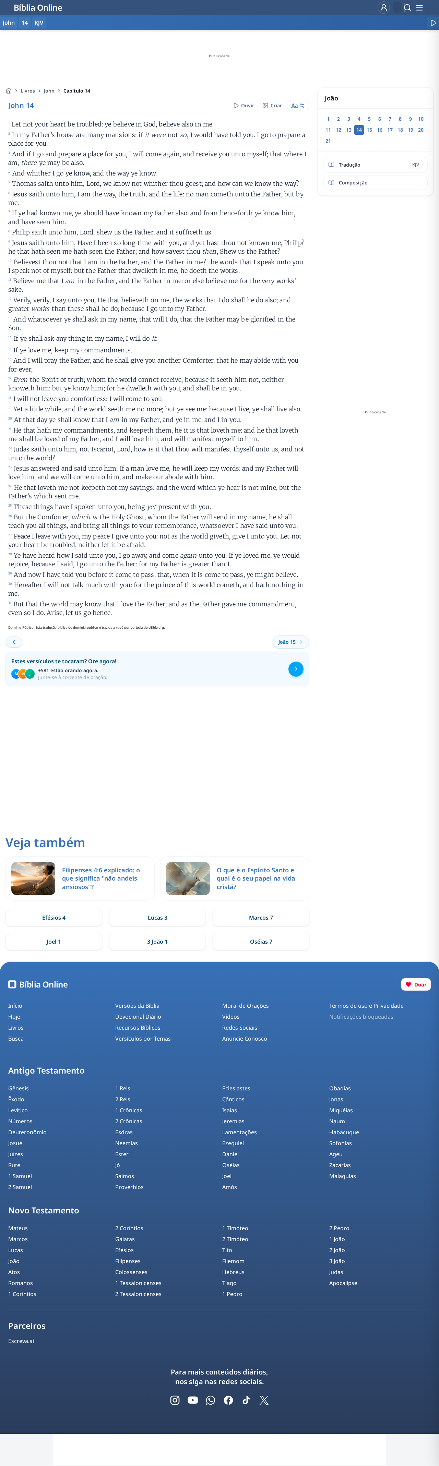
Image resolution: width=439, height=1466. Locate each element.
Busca (16, 1038)
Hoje (14, 1016)
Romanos (20, 1283)
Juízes (15, 1154)
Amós (229, 1187)
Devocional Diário (138, 1016)
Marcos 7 (261, 917)
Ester (122, 1154)
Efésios (124, 1250)
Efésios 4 (54, 917)
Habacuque (344, 1132)
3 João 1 (157, 941)
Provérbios (129, 1187)
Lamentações (239, 1132)
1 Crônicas (128, 1110)
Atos (14, 1272)
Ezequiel (233, 1143)
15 (369, 129)
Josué (15, 1143)
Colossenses (131, 1272)
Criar (276, 105)
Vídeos (231, 1016)
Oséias (231, 1165)
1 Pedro (232, 1294)
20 (421, 129)
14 (25, 22)
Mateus (18, 1228)
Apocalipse (343, 1283)
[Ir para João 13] (14, 642)
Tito (227, 1250)
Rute (14, 1165)
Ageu (336, 1154)
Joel (227, 1176)
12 (338, 129)
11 (328, 129)
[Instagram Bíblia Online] (174, 1400)
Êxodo (16, 1099)
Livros (28, 90)
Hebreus (233, 1272)
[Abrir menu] (419, 7)
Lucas (15, 1250)
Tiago (229, 1283)
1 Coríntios (22, 1294)
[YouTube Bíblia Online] (192, 1400)
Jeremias (233, 1121)
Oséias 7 (261, 941)
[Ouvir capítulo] (433, 22)
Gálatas (125, 1239)
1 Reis (122, 1088)
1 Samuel (20, 1176)
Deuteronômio (27, 1132)
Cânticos (233, 1099)
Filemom (233, 1261)
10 (421, 119)
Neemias (126, 1143)
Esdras (124, 1132)
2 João (337, 1250)
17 (390, 129)
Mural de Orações (245, 1005)
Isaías (229, 1110)
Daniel (230, 1154)
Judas (336, 1272)
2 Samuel (20, 1187)
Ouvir (247, 105)
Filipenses (128, 1261)
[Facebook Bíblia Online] (228, 1400)
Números (20, 1121)
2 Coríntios (129, 1228)
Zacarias (340, 1165)
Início (15, 1005)
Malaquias (342, 1176)
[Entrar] (384, 7)
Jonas (336, 1099)
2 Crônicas (128, 1121)
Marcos (18, 1239)
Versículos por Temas (143, 1038)
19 (410, 129)
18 (400, 129)
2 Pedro (339, 1228)
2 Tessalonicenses (138, 1294)
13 (349, 129)
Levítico (18, 1110)
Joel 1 (54, 941)
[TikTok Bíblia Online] (246, 1400)
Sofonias (340, 1143)
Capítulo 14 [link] (76, 90)
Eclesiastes (236, 1088)
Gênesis (18, 1088)
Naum (337, 1121)
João (14, 1261)
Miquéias (341, 1110)
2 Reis (122, 1099)
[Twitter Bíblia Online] (264, 1400)
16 (379, 129)
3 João (337, 1261)
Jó (117, 1165)
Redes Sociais (239, 1027)
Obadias (340, 1088)
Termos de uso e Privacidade (366, 1005)
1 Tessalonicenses (138, 1283)
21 (328, 140)
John (49, 90)
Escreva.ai (21, 1341)
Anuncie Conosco (244, 1038)
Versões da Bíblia (137, 1005)
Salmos (124, 1176)
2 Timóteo (235, 1239)
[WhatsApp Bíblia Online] (210, 1400)
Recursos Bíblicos (138, 1027)
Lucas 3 (157, 917)
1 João (337, 1239)
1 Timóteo (235, 1228)
